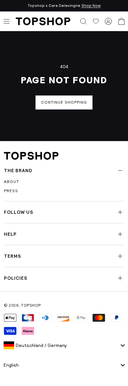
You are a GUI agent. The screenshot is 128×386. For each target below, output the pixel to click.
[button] (83, 21)
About (11, 181)
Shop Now (91, 5)
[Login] (108, 21)
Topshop (30, 305)
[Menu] (7, 21)
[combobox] (64, 345)
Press (11, 190)
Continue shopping (64, 102)
